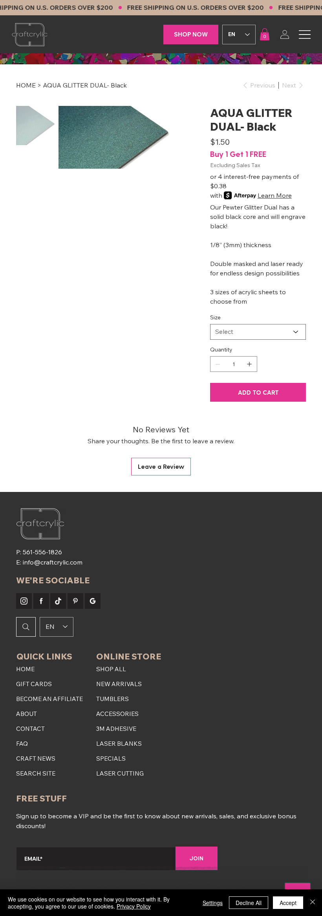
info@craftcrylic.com (52, 562)
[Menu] (305, 34)
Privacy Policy (134, 906)
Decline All (249, 903)
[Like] (24, 601)
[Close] (312, 903)
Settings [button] (213, 903)
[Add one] (249, 364)
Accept (288, 903)
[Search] (26, 627)
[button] (265, 34)
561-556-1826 (42, 552)
